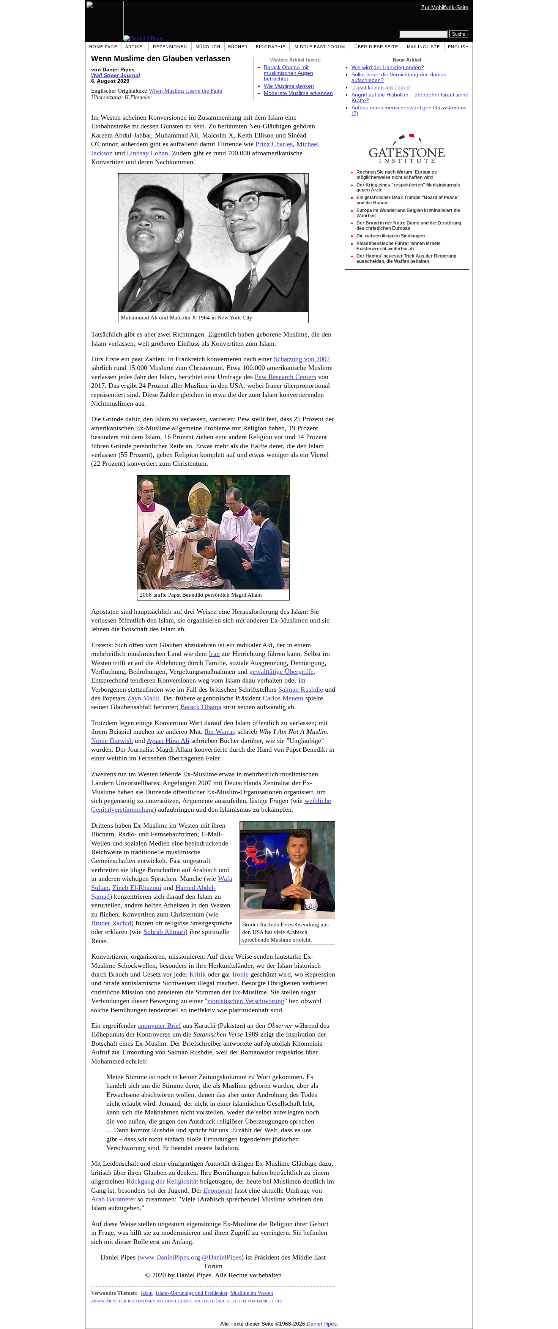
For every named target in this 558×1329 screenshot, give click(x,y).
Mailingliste (423, 46)
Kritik (197, 974)
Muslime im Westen (251, 1293)
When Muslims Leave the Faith (185, 91)
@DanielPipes (221, 1257)
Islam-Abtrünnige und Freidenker (191, 1293)
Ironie (240, 974)
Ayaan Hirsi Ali (168, 740)
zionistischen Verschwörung (245, 1001)
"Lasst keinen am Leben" (381, 87)
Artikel (135, 46)
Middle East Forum (320, 46)
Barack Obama (200, 707)
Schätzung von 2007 (302, 359)
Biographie (270, 46)
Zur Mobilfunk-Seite (444, 7)
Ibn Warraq (220, 731)
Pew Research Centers (285, 377)
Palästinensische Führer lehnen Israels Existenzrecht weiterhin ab (398, 246)
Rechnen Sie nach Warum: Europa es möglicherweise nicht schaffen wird (396, 174)
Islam (147, 1293)
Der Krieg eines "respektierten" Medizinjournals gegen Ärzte (408, 187)
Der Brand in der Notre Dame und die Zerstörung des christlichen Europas (408, 225)
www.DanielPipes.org (170, 1257)
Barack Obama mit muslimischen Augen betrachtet (288, 73)
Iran (214, 653)
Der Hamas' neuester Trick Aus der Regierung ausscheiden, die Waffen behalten (406, 258)
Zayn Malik (143, 698)
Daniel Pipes (322, 1324)
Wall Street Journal (115, 75)
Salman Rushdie (300, 689)
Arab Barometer (113, 1199)
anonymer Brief (159, 1025)
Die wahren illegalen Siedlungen (390, 236)
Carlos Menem (283, 698)
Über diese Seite (376, 46)
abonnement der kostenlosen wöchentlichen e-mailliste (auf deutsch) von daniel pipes (186, 1300)
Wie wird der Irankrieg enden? (388, 67)
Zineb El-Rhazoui (136, 887)
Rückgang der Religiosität (162, 1181)
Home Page (103, 46)
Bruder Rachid (111, 923)
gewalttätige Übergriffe (281, 671)
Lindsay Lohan (147, 153)
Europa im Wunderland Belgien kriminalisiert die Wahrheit (408, 213)
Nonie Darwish (112, 740)
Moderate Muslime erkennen (298, 93)
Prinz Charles (274, 144)
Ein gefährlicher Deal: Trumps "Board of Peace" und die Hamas (408, 200)
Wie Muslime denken (289, 86)
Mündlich (208, 46)
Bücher (238, 46)
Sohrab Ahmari (164, 932)
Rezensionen (170, 46)
